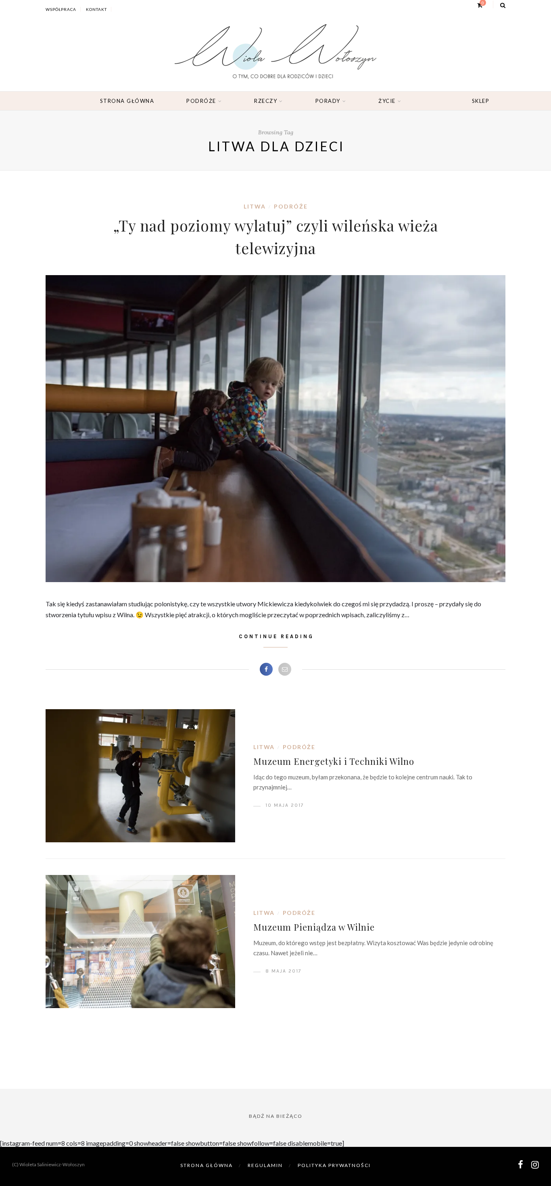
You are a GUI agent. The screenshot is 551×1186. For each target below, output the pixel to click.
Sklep (481, 101)
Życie (387, 101)
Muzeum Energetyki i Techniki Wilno (333, 761)
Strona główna (127, 101)
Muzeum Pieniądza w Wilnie (314, 927)
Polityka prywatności (334, 1165)
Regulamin (265, 1165)
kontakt (96, 9)
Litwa (255, 206)
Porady (327, 101)
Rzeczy (265, 101)
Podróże (201, 101)
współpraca (61, 9)
